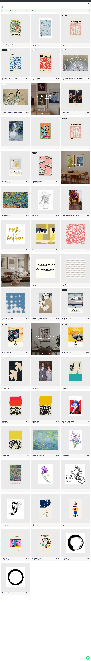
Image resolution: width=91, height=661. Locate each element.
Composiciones (25, 3)
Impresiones (60, 3)
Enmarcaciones (53, 3)
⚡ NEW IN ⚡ (58, 1)
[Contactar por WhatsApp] (88, 658)
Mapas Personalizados (43, 3)
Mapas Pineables (33, 3)
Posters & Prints (17, 3)
